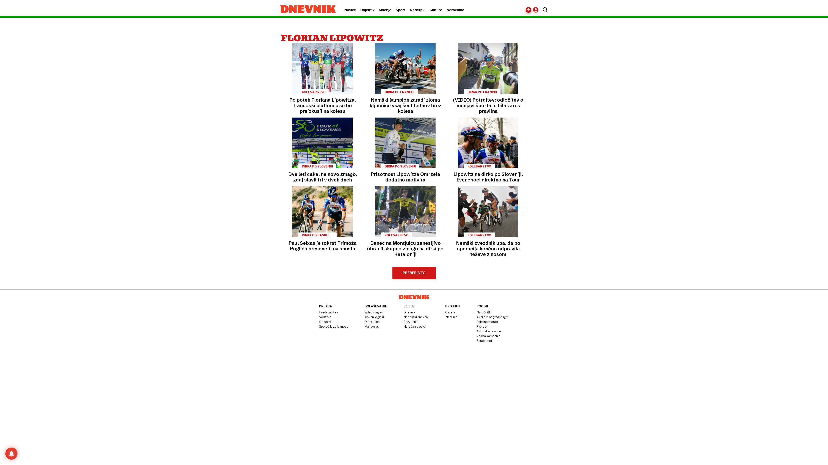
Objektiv (367, 10)
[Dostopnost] (528, 10)
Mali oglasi (372, 326)
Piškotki (482, 326)
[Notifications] (11, 454)
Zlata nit (451, 317)
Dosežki (325, 322)
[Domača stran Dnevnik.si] (306, 9)
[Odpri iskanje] (544, 9)
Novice (350, 10)
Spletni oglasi (374, 312)
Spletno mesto (487, 322)
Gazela (450, 312)
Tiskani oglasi (374, 317)
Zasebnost (484, 341)
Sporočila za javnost (333, 326)
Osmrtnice (372, 322)
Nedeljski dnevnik (416, 317)
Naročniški (484, 312)
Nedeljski (417, 10)
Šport (401, 10)
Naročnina (455, 10)
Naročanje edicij (414, 326)
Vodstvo (325, 317)
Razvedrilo (411, 322)
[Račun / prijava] (537, 9)
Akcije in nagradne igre (493, 317)
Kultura (436, 10)
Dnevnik (409, 312)
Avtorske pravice (489, 331)
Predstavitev (328, 312)
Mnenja (385, 10)
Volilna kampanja (488, 336)
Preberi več (414, 273)
